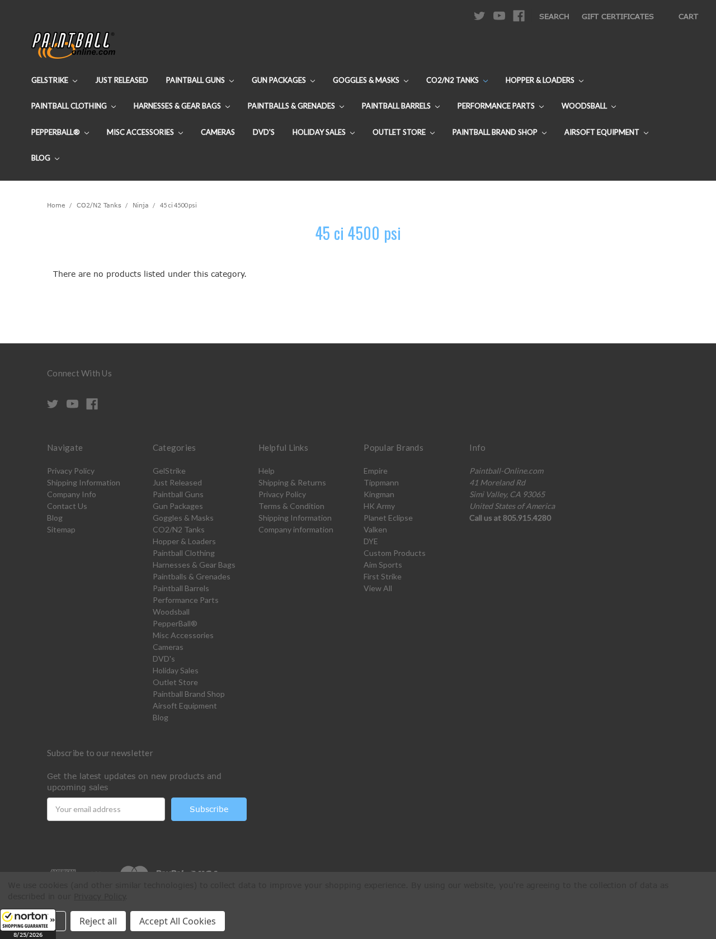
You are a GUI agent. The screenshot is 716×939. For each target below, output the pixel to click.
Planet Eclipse (388, 517)
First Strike (383, 576)
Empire (376, 470)
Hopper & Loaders (541, 80)
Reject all (98, 921)
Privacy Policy (71, 470)
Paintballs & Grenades (292, 105)
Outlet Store (400, 132)
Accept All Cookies (177, 921)
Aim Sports (383, 564)
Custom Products (395, 553)
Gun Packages (280, 80)
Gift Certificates (618, 16)
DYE (371, 541)
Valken (375, 529)
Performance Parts (497, 105)
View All (378, 588)
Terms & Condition (291, 506)
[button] (28, 924)
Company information (295, 529)
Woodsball (585, 105)
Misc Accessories (141, 132)
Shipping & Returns (292, 482)
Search (554, 16)
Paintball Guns (196, 80)
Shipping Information (83, 482)
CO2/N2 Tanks (453, 80)
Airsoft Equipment (602, 132)
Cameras (218, 132)
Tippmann (381, 482)
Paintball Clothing (70, 105)
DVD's (264, 132)
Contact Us (67, 506)
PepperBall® (56, 132)
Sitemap (61, 529)
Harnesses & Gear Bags (178, 105)
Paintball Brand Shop (496, 132)
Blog (41, 157)
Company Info (71, 494)
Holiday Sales (320, 132)
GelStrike (50, 80)
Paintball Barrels (397, 105)
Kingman (379, 494)
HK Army (379, 506)
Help (266, 470)
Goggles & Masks (367, 80)
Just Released (121, 80)
